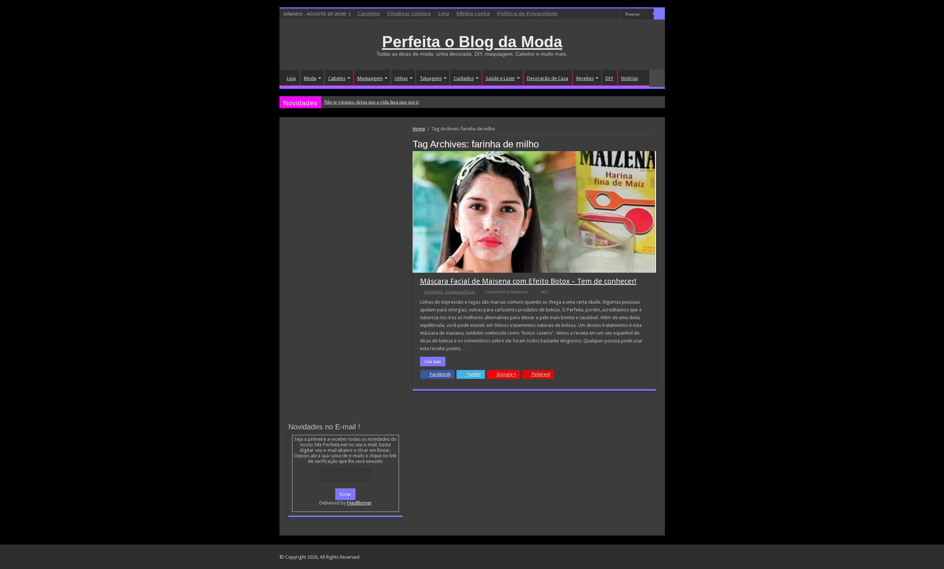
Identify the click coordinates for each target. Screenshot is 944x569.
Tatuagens (431, 78)
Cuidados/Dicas (460, 292)
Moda (310, 78)
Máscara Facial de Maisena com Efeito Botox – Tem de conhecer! (528, 281)
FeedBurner (359, 503)
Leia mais (432, 361)
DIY (609, 78)
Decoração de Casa (547, 78)
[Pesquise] (659, 14)
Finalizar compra (409, 14)
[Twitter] (608, 14)
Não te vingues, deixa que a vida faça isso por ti (371, 102)
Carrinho (368, 14)
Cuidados (464, 78)
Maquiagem (370, 78)
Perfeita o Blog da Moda (472, 41)
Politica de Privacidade (527, 14)
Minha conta (473, 14)
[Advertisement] (345, 181)
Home (419, 129)
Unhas (401, 78)
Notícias (629, 78)
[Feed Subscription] (654, 144)
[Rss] (587, 14)
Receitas (585, 78)
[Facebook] (601, 14)
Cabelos (337, 78)
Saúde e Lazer (500, 78)
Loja (443, 14)
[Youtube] (615, 14)
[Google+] (594, 14)
